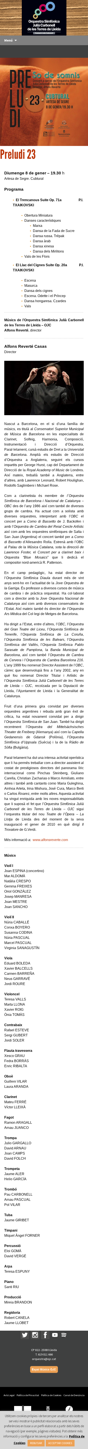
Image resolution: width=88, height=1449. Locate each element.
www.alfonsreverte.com (50, 840)
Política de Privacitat (28, 1395)
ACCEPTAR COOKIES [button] (60, 1443)
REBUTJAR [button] (36, 1443)
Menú (8, 40)
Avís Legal (9, 1395)
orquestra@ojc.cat (44, 1359)
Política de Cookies (51, 1395)
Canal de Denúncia (74, 1395)
